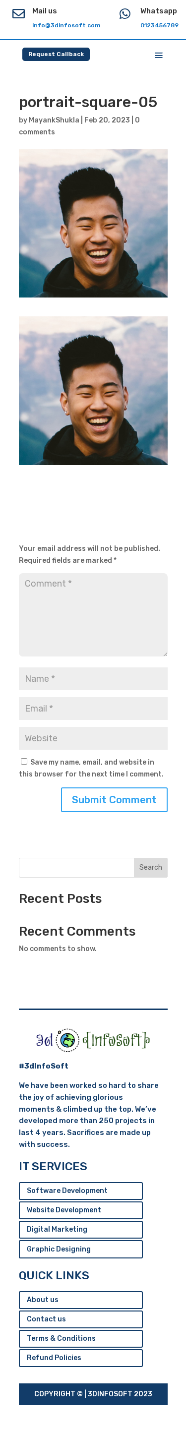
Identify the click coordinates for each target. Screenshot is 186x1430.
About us (43, 1300)
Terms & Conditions (61, 1338)
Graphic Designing (59, 1249)
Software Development (67, 1191)
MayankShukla (54, 120)
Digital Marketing (57, 1229)
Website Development (64, 1210)
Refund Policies (54, 1358)
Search (150, 867)
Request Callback (56, 54)
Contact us (46, 1319)
